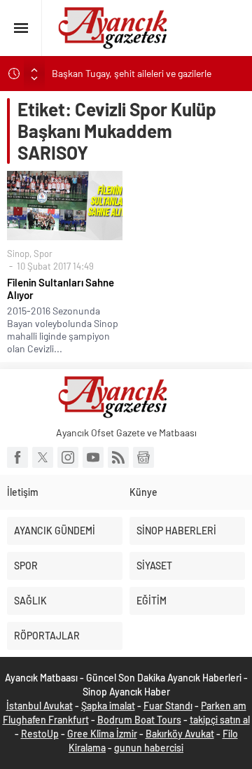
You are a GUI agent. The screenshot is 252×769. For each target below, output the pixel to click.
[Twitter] (42, 457)
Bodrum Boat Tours (139, 720)
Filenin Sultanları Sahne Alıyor (60, 288)
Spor (43, 253)
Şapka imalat (108, 706)
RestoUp (40, 734)
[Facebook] (17, 457)
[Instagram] (67, 457)
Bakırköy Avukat (180, 734)
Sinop (18, 253)
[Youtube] (93, 457)
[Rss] (118, 457)
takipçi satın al (220, 720)
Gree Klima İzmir (102, 734)
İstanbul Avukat (39, 706)
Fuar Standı (168, 706)
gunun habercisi (148, 748)
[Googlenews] (143, 457)
